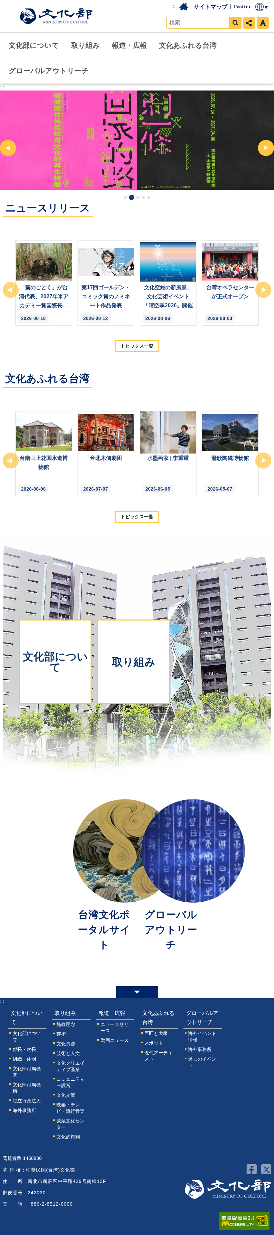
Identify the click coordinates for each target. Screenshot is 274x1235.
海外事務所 (24, 1110)
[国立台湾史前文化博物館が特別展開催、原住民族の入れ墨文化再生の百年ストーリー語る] (137, 140)
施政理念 (65, 1024)
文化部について (34, 45)
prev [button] (11, 290)
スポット (153, 1043)
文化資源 (65, 1043)
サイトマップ (210, 7)
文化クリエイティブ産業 (70, 1066)
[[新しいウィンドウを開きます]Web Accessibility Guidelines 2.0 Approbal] (244, 1221)
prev (8, 148)
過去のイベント (202, 1062)
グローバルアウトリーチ (49, 70)
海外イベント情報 (202, 1036)
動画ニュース (115, 1040)
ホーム (184, 7)
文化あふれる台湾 (188, 45)
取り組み (85, 45)
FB (252, 1169)
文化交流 (65, 1095)
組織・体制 (24, 1059)
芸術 (61, 1034)
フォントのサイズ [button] (263, 23)
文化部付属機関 (27, 1072)
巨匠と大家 (156, 1033)
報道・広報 (129, 45)
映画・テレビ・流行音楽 (70, 1108)
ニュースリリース (115, 1027)
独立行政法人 (27, 1100)
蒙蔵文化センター (70, 1124)
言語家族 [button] (262, 7)
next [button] (263, 290)
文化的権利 (68, 1136)
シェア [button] (249, 23)
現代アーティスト (158, 1056)
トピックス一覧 (137, 346)
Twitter (242, 6)
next (266, 148)
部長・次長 (24, 1049)
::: (173, 6)
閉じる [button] (137, 992)
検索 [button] (235, 23)
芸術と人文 (68, 1053)
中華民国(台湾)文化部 (56, 16)
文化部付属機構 (27, 1088)
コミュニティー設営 (70, 1082)
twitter (266, 1169)
